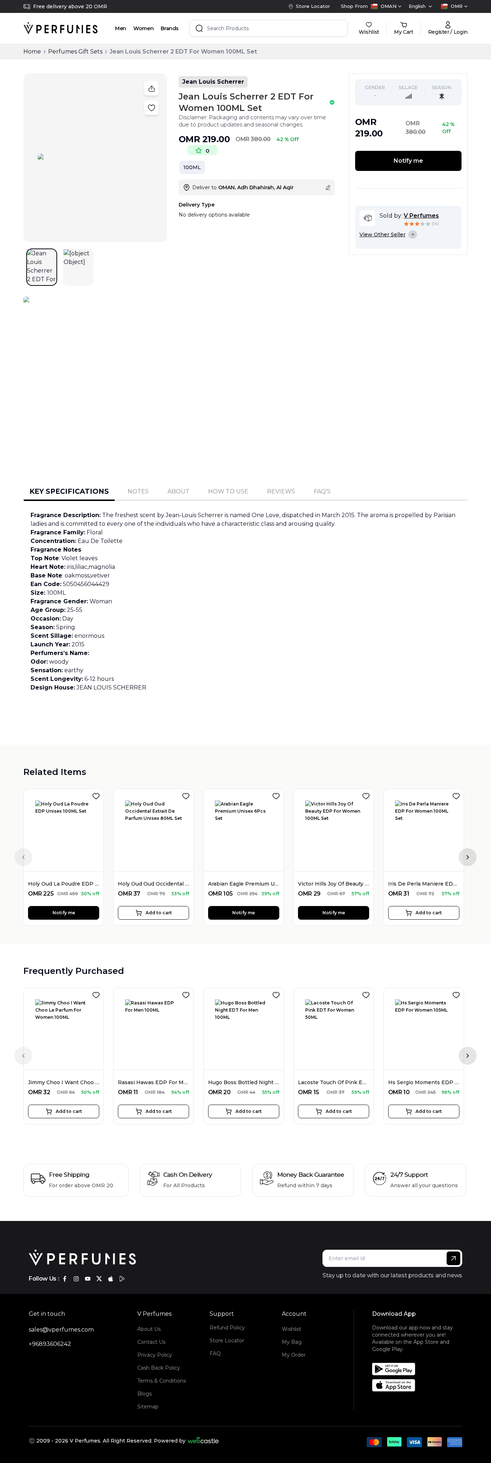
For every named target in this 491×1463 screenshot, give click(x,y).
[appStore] (111, 1279)
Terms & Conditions (161, 1381)
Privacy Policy (154, 1355)
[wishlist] (97, 794)
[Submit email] (453, 1258)
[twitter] (99, 1279)
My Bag (292, 1342)
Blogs (144, 1393)
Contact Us (151, 1342)
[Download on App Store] (420, 1385)
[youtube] (88, 1279)
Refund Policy (227, 1327)
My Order (294, 1355)
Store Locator (227, 1340)
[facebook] (65, 1279)
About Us (149, 1329)
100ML (192, 167)
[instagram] (76, 1279)
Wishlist (291, 1329)
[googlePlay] (122, 1279)
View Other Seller (382, 234)
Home (32, 51)
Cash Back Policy (158, 1368)
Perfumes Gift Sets (75, 51)
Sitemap (148, 1406)
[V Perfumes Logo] (60, 28)
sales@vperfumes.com (61, 1329)
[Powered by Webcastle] (203, 1440)
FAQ (215, 1353)
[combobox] (386, 6)
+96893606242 (50, 1344)
